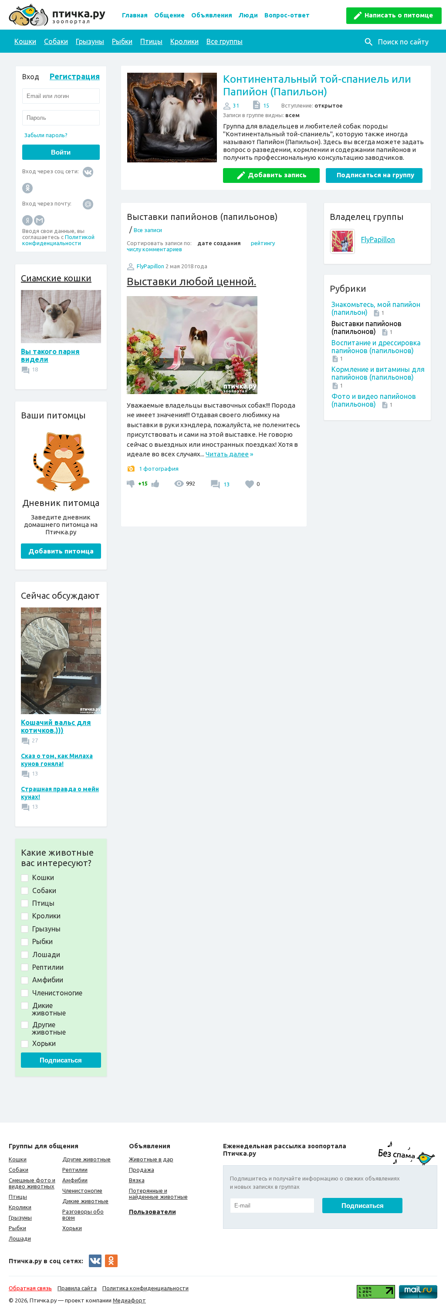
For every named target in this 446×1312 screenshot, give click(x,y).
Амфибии (75, 1180)
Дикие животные (85, 1201)
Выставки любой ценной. (191, 281)
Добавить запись (277, 175)
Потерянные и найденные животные (158, 1193)
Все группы (224, 41)
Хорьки (72, 1228)
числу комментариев (154, 249)
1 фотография (159, 468)
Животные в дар (151, 1159)
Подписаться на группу (375, 175)
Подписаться (61, 1060)
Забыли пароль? (46, 135)
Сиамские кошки (56, 278)
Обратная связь (30, 1288)
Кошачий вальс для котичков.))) (56, 726)
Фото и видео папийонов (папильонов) (373, 400)
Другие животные (86, 1159)
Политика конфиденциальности (145, 1288)
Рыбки (122, 41)
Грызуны (90, 41)
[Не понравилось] (132, 483)
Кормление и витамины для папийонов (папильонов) (378, 373)
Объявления (211, 15)
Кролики (184, 41)
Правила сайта (77, 1288)
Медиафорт (129, 1300)
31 (236, 105)
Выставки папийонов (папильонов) (366, 327)
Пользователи (152, 1211)
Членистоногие (82, 1190)
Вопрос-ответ (287, 15)
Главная (135, 15)
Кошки (25, 41)
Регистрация (75, 76)
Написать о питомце (399, 15)
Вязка (137, 1180)
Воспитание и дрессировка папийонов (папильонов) (376, 346)
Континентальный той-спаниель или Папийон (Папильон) (317, 85)
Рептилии (75, 1170)
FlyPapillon (378, 239)
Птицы (151, 41)
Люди (248, 15)
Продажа (141, 1170)
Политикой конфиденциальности (58, 240)
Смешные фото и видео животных (32, 1183)
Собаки (56, 41)
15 (266, 105)
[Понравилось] (154, 483)
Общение (169, 15)
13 (226, 484)
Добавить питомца (61, 551)
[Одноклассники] (27, 187)
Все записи (148, 230)
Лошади (20, 1238)
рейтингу (263, 243)
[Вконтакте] (88, 171)
